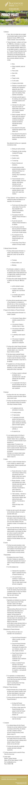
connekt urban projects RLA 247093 (21, 782)
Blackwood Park (14, 4)
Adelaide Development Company (22, 783)
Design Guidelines (14, 9)
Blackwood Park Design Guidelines (9, 779)
